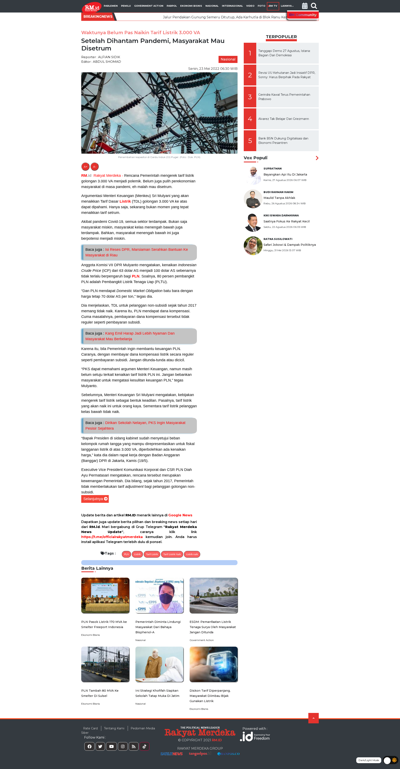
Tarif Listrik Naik (172, 554)
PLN (135, 276)
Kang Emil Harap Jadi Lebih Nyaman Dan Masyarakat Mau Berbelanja (130, 336)
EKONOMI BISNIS (191, 5)
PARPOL (172, 5)
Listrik (125, 201)
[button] (304, 6)
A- (94, 166)
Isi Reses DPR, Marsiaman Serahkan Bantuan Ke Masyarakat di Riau (136, 252)
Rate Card (90, 728)
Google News (180, 515)
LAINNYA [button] (286, 5)
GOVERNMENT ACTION (148, 5)
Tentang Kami (114, 728)
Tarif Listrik (152, 554)
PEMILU (126, 5)
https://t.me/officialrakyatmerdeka (112, 537)
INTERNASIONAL (232, 5)
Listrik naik (192, 554)
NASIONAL (212, 5)
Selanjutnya (93, 499)
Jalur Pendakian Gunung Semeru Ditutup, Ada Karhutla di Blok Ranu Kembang (188, 17)
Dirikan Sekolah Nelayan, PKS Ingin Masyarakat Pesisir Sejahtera (135, 425)
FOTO (261, 5)
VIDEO (250, 5)
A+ (85, 166)
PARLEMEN (111, 5)
